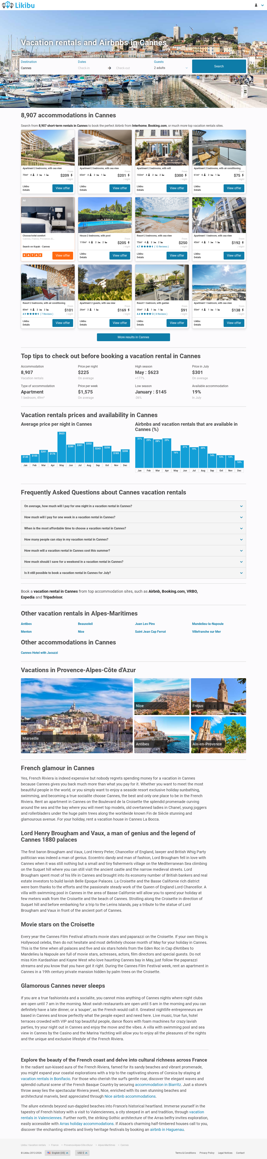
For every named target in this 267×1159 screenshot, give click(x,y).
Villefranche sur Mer (206, 631)
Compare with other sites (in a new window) (222, 78)
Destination (29, 62)
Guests (159, 62)
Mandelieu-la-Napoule (208, 624)
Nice (81, 631)
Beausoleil (85, 624)
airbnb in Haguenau (167, 1129)
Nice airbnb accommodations (130, 1096)
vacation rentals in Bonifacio (45, 1078)
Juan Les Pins (145, 624)
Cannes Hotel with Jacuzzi (39, 653)
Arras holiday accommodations (87, 1123)
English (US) (58, 1153)
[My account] (259, 5)
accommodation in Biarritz (158, 1084)
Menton (26, 631)
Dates (82, 62)
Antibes (26, 624)
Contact (240, 1153)
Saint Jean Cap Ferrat (150, 631)
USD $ (81, 1153)
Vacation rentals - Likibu (18, 5)
